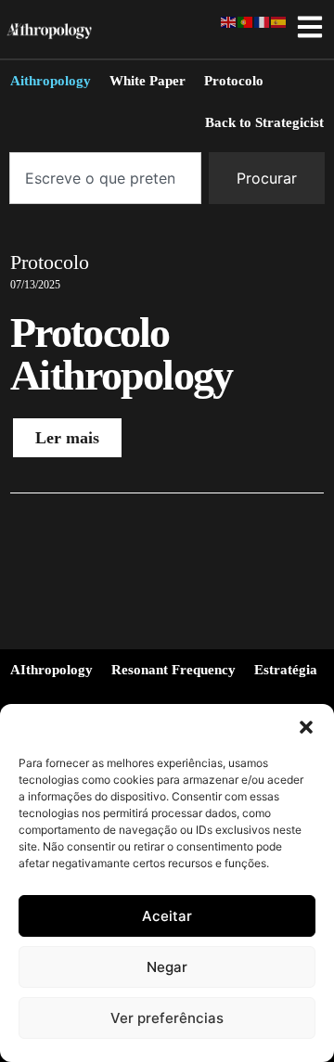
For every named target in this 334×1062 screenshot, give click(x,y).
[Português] (246, 20)
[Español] (279, 20)
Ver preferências (167, 1018)
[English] (229, 20)
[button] (306, 727)
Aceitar (167, 916)
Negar (167, 967)
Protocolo (49, 262)
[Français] (262, 20)
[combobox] (105, 178)
